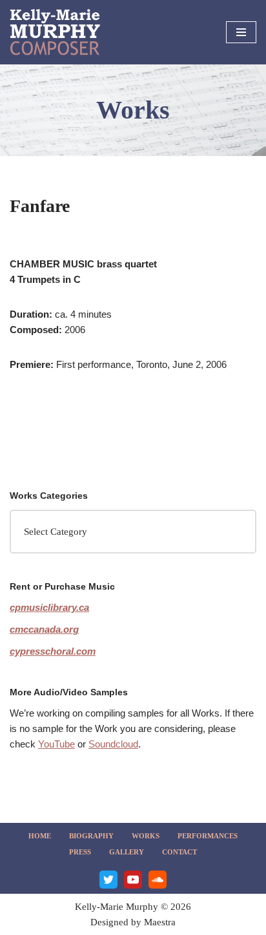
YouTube (56, 743)
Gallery (126, 852)
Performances (208, 836)
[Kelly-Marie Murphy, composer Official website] (55, 32)
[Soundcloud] (157, 880)
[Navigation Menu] (241, 32)
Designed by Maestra (133, 922)
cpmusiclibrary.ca (49, 607)
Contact (179, 852)
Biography (91, 836)
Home (39, 836)
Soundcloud (113, 743)
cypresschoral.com (53, 651)
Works (145, 836)
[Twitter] (108, 880)
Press (80, 852)
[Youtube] (133, 880)
